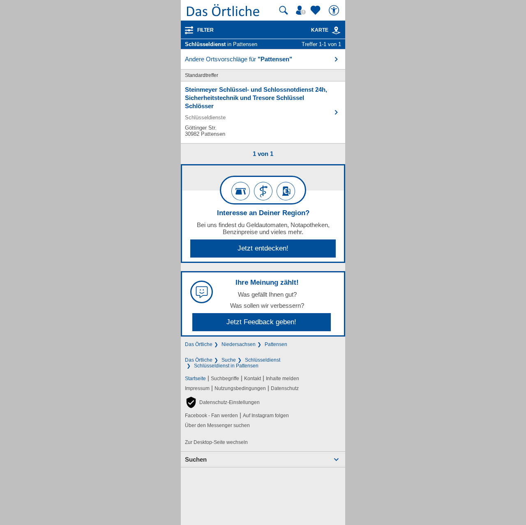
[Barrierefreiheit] (335, 10)
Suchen (196, 459)
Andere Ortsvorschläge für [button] (238, 59)
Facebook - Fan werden (211, 415)
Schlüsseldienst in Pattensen (226, 366)
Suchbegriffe (225, 378)
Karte (319, 30)
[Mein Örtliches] (302, 10)
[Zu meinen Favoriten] (316, 10)
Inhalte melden (282, 378)
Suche (228, 360)
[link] (336, 30)
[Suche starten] (283, 10)
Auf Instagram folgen (266, 415)
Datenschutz (285, 388)
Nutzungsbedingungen (240, 388)
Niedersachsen (238, 344)
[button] (222, 402)
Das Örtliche (198, 344)
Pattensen (276, 344)
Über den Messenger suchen (217, 425)
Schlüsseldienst (262, 360)
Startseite (195, 378)
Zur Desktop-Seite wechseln (216, 442)
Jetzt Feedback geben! (261, 322)
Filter (205, 30)
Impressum (197, 388)
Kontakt (252, 378)
